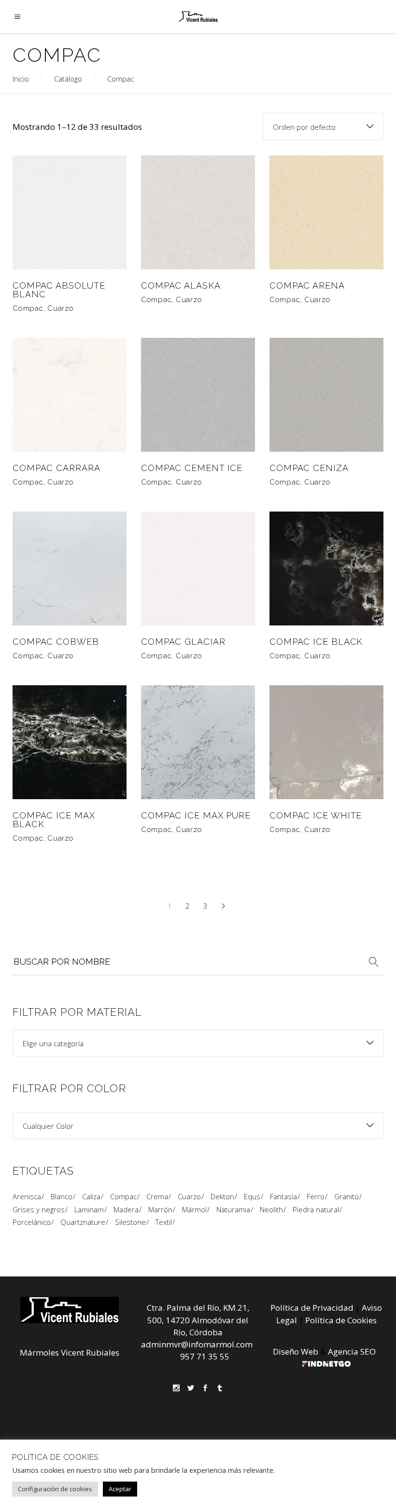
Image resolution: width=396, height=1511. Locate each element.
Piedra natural (316, 1209)
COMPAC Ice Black (316, 642)
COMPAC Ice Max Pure (196, 815)
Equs (252, 1196)
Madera (126, 1209)
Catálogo (68, 78)
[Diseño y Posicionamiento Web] (326, 1363)
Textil (164, 1222)
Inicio (21, 78)
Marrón (160, 1209)
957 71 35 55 (204, 1356)
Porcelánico (32, 1222)
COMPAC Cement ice (191, 468)
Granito (346, 1196)
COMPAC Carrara (56, 468)
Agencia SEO (352, 1351)
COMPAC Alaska (181, 285)
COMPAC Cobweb (56, 642)
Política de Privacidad (312, 1307)
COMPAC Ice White (315, 815)
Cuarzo (60, 308)
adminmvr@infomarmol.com (197, 1344)
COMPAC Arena (307, 285)
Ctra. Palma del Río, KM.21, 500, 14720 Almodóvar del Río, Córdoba (198, 1319)
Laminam (89, 1209)
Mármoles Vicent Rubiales (69, 1352)
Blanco (61, 1196)
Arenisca (27, 1196)
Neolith (271, 1209)
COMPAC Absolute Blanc (59, 289)
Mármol (194, 1209)
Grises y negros (39, 1209)
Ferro (316, 1196)
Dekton (222, 1196)
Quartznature (82, 1222)
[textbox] (198, 1043)
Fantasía (283, 1196)
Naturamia (233, 1209)
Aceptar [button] (120, 1488)
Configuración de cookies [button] (55, 1488)
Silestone (130, 1222)
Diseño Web (295, 1351)
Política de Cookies (341, 1320)
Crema (157, 1196)
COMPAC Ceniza (309, 468)
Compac (28, 308)
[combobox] (323, 126)
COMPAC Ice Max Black (54, 819)
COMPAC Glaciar (183, 642)
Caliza (91, 1196)
